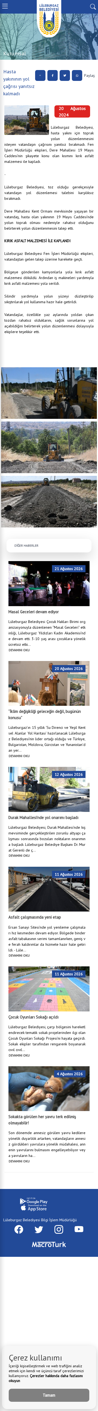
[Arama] (93, 6)
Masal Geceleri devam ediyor (33, 611)
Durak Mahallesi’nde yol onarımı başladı (43, 817)
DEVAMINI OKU (19, 650)
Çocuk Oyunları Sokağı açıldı (33, 1017)
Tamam (49, 1395)
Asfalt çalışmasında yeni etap (34, 917)
